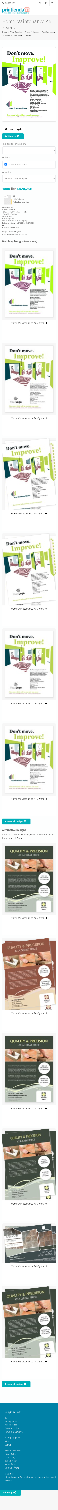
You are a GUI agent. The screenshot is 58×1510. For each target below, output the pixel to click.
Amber (36, 32)
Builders (25, 834)
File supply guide (12, 1438)
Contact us (9, 1474)
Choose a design (11, 1428)
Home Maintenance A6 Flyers (28, 323)
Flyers (27, 32)
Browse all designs (14, 821)
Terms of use (9, 1464)
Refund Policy (10, 1461)
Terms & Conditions (12, 1451)
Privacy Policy (10, 1454)
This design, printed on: (14, 144)
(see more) (30, 241)
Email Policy (9, 1457)
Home (4, 32)
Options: (6, 157)
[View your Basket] (53, 3)
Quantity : (7, 172)
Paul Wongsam (48, 32)
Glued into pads (19, 164)
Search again (15, 129)
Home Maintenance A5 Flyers (28, 513)
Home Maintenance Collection (18, 35)
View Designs (16, 32)
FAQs (6, 1441)
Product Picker (10, 1425)
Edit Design (11, 136)
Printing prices (10, 1421)
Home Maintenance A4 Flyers (28, 418)
